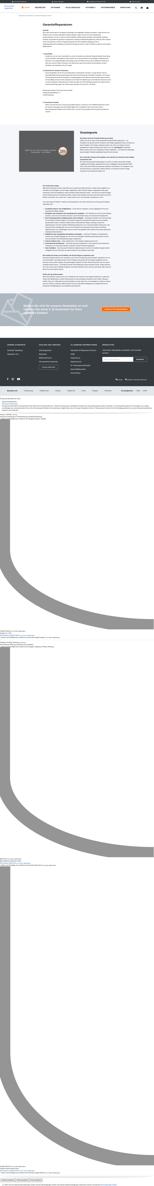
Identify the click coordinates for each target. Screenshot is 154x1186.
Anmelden (140, 359)
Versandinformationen (48, 362)
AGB (73, 354)
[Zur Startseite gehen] (10, 7)
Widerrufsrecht (45, 358)
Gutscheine (75, 373)
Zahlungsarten (45, 350)
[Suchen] (136, 8)
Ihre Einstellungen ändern (108, 1185)
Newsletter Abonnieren (116, 309)
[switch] (77, 419)
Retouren (43, 354)
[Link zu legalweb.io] (3, 1185)
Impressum (75, 358)
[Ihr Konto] (142, 8)
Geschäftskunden (78, 369)
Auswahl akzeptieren (8, 1180)
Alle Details (17, 635)
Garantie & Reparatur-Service (83, 350)
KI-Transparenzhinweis (80, 365)
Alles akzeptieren (36, 1180)
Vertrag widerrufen (48, 367)
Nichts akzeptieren (22, 1180)
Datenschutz (76, 362)
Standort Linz (13, 354)
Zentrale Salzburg (15, 350)
